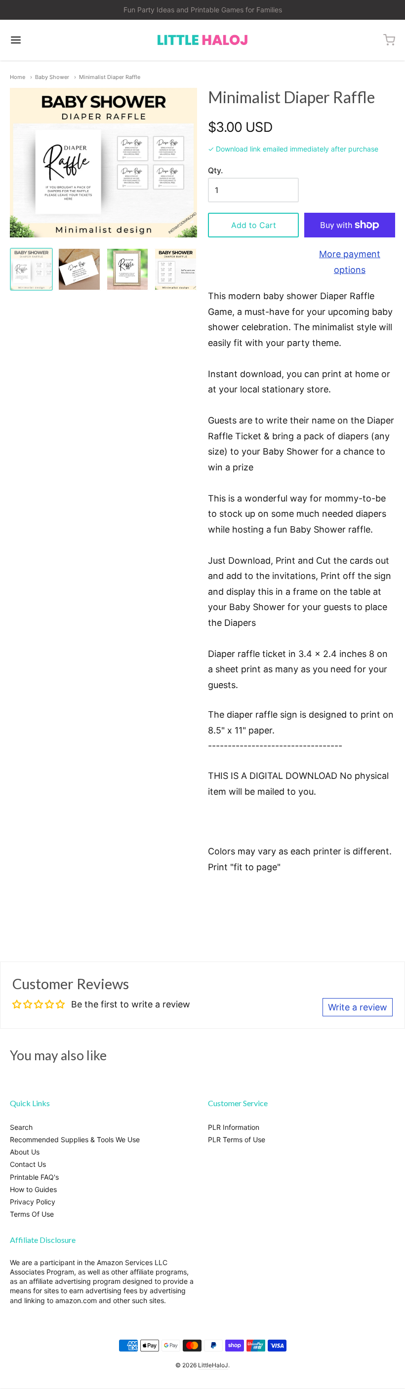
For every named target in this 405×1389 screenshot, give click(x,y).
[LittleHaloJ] (202, 40)
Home (17, 77)
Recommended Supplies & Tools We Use (75, 1139)
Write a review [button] (357, 1007)
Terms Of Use (32, 1214)
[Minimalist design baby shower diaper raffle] (31, 269)
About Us (25, 1152)
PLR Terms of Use (236, 1139)
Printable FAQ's (34, 1177)
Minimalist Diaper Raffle (109, 77)
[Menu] (48, 40)
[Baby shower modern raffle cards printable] (175, 269)
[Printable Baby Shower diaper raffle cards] (79, 269)
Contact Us (28, 1164)
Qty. (215, 170)
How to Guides (33, 1189)
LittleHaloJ (213, 1365)
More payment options (349, 262)
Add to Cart (253, 225)
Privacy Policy (32, 1201)
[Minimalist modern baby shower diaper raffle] (127, 269)
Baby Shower (52, 77)
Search (21, 1127)
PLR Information (233, 1127)
